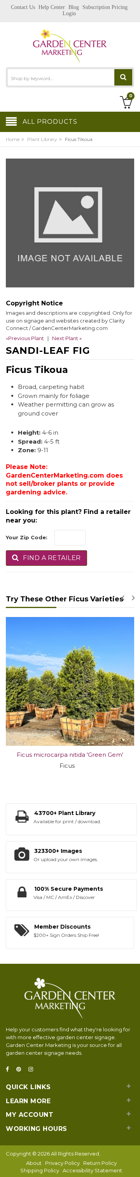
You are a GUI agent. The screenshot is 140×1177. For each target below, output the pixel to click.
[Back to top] (132, 1163)
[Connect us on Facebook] (10, 1069)
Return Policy (100, 1163)
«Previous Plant (25, 338)
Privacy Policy (62, 1163)
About (34, 1163)
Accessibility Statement (92, 1170)
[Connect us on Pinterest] (21, 1069)
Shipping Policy (39, 1170)
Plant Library (42, 139)
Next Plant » (67, 338)
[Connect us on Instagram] (33, 1069)
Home (12, 139)
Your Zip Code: (26, 537)
